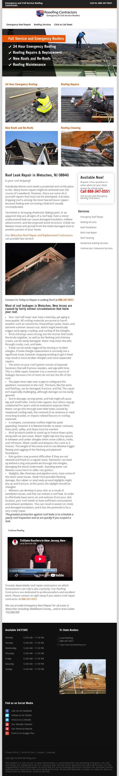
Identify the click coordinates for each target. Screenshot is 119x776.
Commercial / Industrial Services (96, 248)
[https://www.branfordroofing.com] (59, 16)
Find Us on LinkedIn (21, 720)
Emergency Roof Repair (19, 24)
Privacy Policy (12, 753)
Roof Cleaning (87, 238)
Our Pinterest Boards (21, 729)
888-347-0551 (105, 3)
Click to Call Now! (63, 24)
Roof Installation (88, 227)
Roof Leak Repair (88, 233)
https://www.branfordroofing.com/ (73, 645)
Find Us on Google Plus (22, 733)
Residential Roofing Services (94, 243)
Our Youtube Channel (21, 724)
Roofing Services (42, 24)
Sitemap (51, 753)
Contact (40, 753)
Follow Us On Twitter (21, 715)
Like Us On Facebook (21, 711)
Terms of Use (27, 753)
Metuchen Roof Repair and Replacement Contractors (42, 235)
